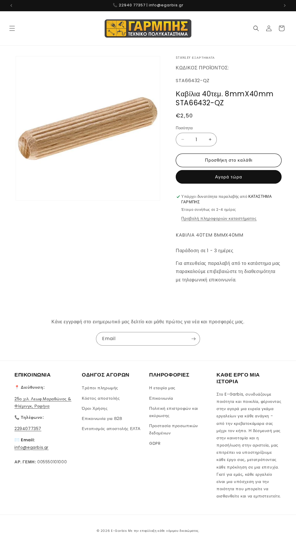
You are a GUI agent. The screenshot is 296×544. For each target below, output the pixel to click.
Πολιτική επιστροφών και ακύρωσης (173, 411)
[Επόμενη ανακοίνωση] (284, 5)
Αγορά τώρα (228, 177)
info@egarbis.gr (31, 447)
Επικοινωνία (161, 398)
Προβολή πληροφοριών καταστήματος (218, 218)
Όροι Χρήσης (95, 408)
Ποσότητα (184, 128)
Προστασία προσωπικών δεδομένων (173, 429)
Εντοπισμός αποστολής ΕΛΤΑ (111, 428)
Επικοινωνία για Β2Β (102, 418)
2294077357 (27, 428)
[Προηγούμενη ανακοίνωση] (11, 5)
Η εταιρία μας (162, 388)
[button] (12, 28)
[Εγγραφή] (193, 339)
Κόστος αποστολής (101, 398)
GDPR (154, 443)
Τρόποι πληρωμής (100, 388)
